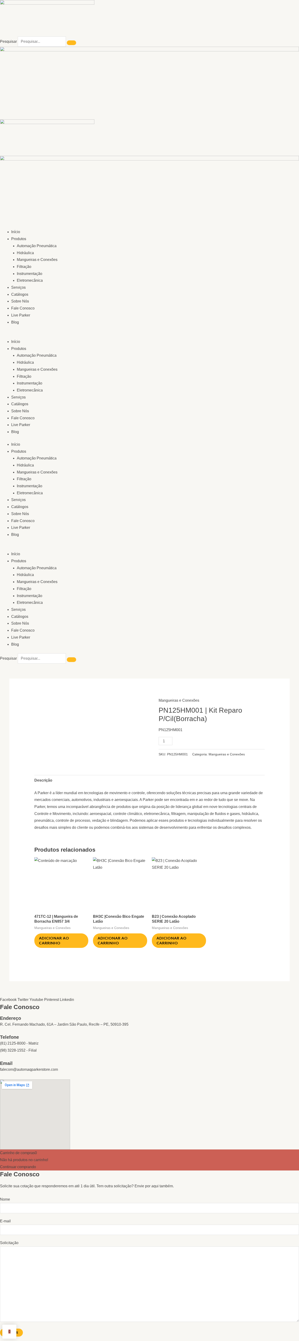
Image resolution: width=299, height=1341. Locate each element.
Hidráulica (25, 253)
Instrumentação (29, 274)
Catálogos (19, 294)
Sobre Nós (20, 301)
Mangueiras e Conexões (37, 260)
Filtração (24, 267)
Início (15, 232)
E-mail (5, 1221)
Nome (5, 1199)
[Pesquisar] (71, 42)
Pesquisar (8, 41)
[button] (149, 334)
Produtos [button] (18, 239)
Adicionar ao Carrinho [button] (54, 940)
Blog (15, 322)
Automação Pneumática (37, 246)
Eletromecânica (30, 280)
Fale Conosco (23, 308)
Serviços (18, 287)
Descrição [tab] (43, 780)
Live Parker (20, 315)
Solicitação (9, 1243)
